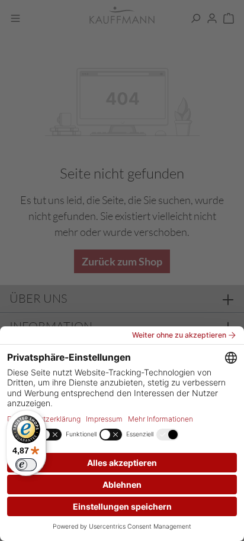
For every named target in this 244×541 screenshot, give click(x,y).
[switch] (26, 464)
